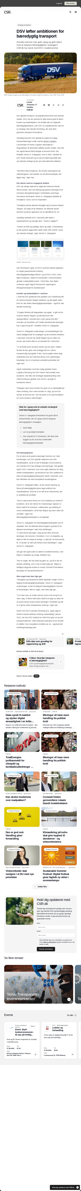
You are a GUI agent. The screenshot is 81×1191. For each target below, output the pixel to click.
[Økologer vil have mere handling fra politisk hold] (59, 709)
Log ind (59, 3)
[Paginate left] (5, 984)
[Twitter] (53, 105)
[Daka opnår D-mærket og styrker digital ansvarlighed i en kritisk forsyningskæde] (22, 709)
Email (38, 931)
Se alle (70, 1015)
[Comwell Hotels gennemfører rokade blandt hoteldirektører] (59, 788)
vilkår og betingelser (49, 942)
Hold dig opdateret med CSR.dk (63, 1187)
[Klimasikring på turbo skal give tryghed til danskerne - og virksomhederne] (59, 825)
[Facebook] (44, 105)
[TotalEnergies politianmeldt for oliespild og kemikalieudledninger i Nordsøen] (22, 750)
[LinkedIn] (49, 105)
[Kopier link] (63, 105)
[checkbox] (37, 942)
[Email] (58, 105)
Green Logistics (49, 141)
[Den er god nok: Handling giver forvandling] (22, 823)
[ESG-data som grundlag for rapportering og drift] (40, 642)
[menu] (76, 12)
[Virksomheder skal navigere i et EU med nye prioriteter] (22, 862)
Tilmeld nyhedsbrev (46, 949)
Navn (38, 923)
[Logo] (8, 12)
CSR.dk (30, 110)
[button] (62, 634)
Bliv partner (71, 3)
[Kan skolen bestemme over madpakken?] (22, 787)
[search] (70, 12)
